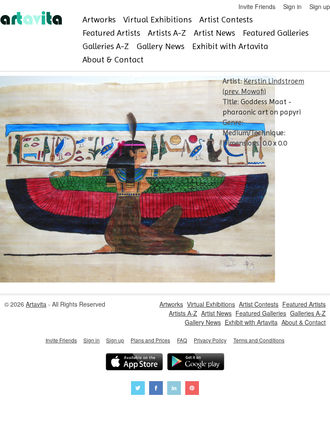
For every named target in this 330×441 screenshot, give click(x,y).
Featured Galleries (276, 33)
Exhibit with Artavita (230, 46)
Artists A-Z (167, 33)
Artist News (214, 33)
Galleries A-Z (105, 46)
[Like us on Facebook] (156, 389)
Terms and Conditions (258, 340)
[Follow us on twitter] (138, 389)
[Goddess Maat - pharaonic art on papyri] (137, 280)
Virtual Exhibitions (157, 20)
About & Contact (113, 60)
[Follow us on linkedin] (174, 389)
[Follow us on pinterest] (192, 389)
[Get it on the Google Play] (195, 363)
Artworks (99, 20)
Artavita (36, 304)
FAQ (182, 340)
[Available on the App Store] (134, 363)
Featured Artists (111, 33)
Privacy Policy (210, 340)
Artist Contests (226, 20)
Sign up (319, 6)
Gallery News (160, 46)
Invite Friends (256, 6)
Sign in (292, 6)
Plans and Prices (150, 340)
